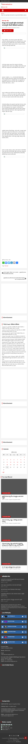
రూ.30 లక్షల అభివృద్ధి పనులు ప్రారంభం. (11, 567)
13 (14, 462)
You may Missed (7, 477)
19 (10, 464)
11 (7, 462)
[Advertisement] (14, 299)
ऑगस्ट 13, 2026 (5, 568)
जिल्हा (3, 20)
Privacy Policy (22, 738)
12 (10, 462)
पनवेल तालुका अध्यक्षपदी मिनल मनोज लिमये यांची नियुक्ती (11, 585)
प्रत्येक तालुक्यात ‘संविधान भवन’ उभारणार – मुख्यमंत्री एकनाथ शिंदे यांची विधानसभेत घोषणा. (14, 273)
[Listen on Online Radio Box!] (25, 616)
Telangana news (6, 493)
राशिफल (17, 324)
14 (17, 462)
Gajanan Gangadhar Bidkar (13, 27)
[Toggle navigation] (2, 10)
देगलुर (5, 20)
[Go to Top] (25, 738)
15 (20, 462)
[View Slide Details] (14, 35)
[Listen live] (2, 616)
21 (17, 464)
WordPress (18, 741)
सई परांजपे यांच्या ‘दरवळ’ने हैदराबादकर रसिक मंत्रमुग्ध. (11, 589)
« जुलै (3, 472)
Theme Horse (16, 740)
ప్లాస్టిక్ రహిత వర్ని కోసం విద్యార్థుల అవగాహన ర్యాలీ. (11, 599)
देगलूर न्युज (6, 265)
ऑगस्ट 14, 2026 (5, 523)
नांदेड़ (8, 20)
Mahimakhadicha (13, 738)
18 (7, 464)
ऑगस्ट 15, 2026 (5, 499)
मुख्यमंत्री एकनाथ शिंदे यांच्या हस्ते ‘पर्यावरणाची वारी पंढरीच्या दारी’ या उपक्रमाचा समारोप (14, 278)
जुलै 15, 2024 (4, 27)
